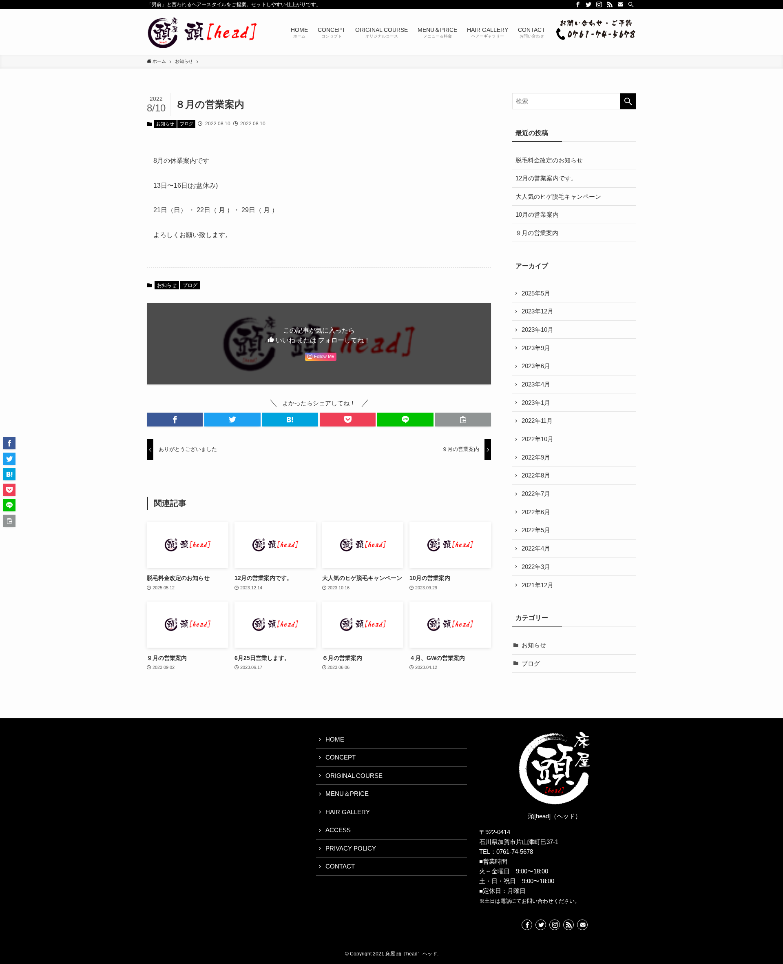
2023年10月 (537, 329)
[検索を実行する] (628, 101)
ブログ (186, 123)
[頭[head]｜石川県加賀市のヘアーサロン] (203, 32)
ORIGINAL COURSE (354, 775)
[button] (175, 419)
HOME (334, 739)
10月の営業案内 (537, 214)
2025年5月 (536, 293)
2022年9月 (536, 457)
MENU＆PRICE (347, 793)
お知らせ (165, 123)
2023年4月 (536, 384)
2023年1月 (536, 402)
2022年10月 (537, 438)
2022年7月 (536, 493)
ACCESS (338, 829)
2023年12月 (537, 311)
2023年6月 (536, 365)
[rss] (609, 4)
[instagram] (599, 4)
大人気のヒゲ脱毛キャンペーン (558, 196)
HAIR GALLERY (347, 812)
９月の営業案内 (536, 232)
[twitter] (588, 4)
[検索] (631, 4)
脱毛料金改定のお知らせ (549, 160)
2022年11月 (537, 420)
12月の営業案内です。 (546, 178)
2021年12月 (537, 585)
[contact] (620, 4)
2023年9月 (536, 347)
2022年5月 (536, 529)
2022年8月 (536, 475)
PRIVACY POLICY (350, 848)
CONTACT (340, 866)
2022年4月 (536, 548)
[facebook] (578, 4)
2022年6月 (536, 512)
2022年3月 (536, 566)
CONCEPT (340, 757)
